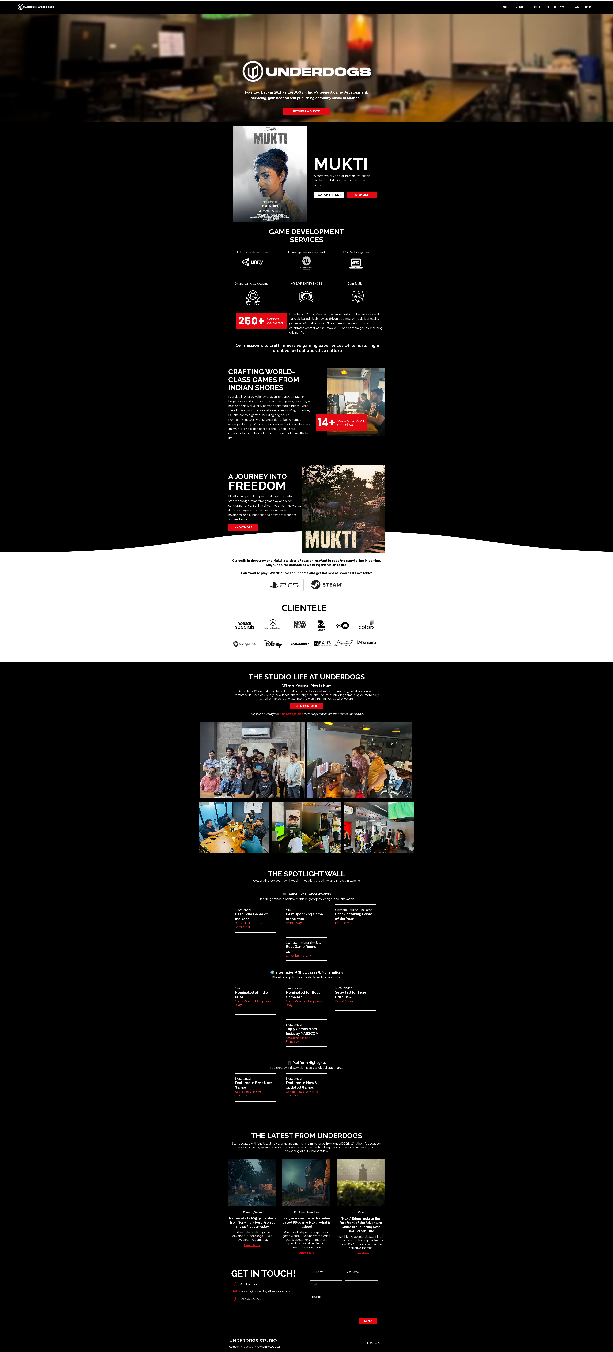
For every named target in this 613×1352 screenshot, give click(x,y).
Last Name (352, 1272)
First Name (316, 1272)
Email (313, 1284)
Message (315, 1297)
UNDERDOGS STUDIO (253, 1340)
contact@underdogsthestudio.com (264, 1291)
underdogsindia (292, 714)
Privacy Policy (373, 1343)
